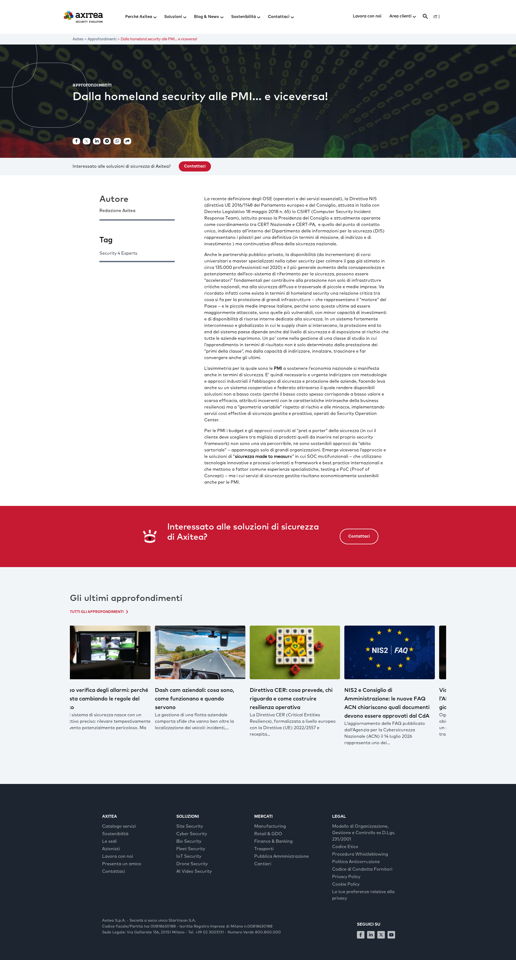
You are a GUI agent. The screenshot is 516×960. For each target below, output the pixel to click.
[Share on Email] (127, 141)
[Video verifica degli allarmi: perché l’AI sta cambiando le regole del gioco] (400, 652)
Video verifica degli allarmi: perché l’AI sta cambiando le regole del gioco (399, 699)
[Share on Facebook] (76, 141)
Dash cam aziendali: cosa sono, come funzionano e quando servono (110, 699)
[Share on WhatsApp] (117, 141)
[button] (195, 166)
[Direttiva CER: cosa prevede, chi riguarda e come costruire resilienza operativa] (211, 652)
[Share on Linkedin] (97, 141)
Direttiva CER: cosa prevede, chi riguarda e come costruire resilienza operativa (207, 699)
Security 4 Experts (118, 253)
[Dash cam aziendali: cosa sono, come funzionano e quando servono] (116, 652)
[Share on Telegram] (107, 141)
